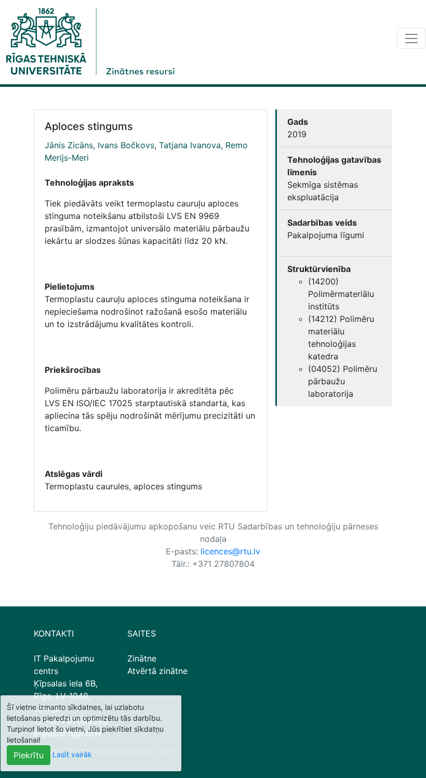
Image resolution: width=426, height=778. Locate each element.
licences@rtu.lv (230, 551)
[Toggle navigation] (411, 38)
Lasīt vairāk (72, 754)
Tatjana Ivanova (190, 145)
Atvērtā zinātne (157, 671)
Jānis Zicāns (69, 145)
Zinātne (141, 658)
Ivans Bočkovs (126, 145)
